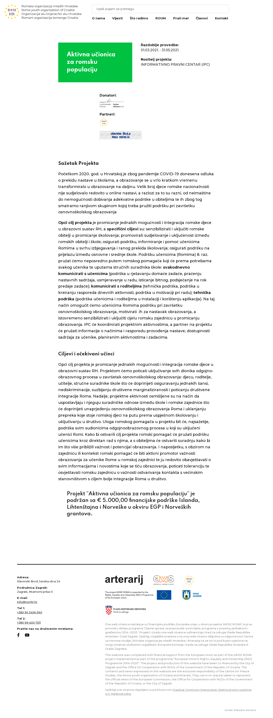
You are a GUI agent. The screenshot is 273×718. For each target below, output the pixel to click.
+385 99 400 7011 (29, 622)
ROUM (160, 18)
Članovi (202, 18)
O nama (98, 18)
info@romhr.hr (27, 602)
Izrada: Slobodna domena (240, 710)
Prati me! (181, 18)
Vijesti (117, 18)
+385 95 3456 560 (29, 612)
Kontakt (221, 18)
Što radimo (139, 18)
